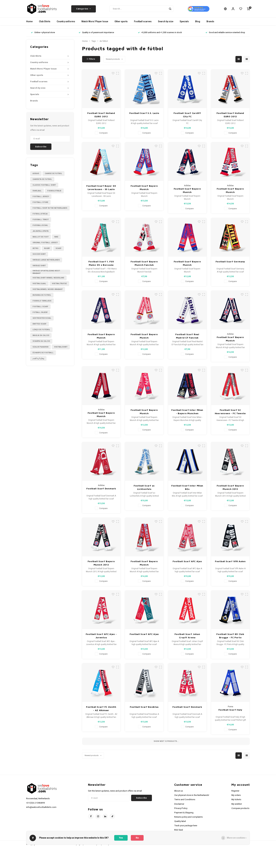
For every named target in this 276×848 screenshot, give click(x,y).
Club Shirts (44, 21)
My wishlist (236, 804)
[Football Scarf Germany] (230, 237)
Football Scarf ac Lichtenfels (144, 487)
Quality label (180, 821)
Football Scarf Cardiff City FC (187, 115)
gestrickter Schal (42, 318)
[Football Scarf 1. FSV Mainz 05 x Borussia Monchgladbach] (101, 237)
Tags (94, 41)
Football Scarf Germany (230, 261)
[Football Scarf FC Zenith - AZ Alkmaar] (101, 683)
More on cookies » (236, 838)
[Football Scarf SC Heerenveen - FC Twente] (230, 386)
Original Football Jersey (45, 242)
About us (178, 790)
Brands (210, 21)
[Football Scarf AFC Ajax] (187, 537)
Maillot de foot (41, 236)
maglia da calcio (41, 335)
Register (235, 790)
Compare (103, 132)
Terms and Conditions (184, 799)
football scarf (40, 306)
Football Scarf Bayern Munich (144, 187)
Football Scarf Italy (230, 709)
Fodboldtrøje (54, 190)
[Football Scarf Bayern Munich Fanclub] (144, 237)
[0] (248, 8)
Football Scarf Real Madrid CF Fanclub (187, 336)
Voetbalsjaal (39, 283)
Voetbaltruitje (59, 283)
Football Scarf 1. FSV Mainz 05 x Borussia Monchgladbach (101, 263)
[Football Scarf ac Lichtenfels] (144, 461)
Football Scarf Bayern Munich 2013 (230, 487)
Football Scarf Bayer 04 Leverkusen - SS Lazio (101, 187)
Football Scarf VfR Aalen (230, 561)
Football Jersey (41, 196)
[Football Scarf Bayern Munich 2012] (101, 537)
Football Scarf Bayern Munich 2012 (101, 563)
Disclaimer (179, 804)
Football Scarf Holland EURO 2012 (101, 115)
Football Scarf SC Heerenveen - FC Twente (230, 412)
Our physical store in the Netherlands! (191, 795)
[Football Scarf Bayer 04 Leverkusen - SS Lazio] (101, 162)
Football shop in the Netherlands (50, 208)
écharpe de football (43, 352)
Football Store (40, 202)
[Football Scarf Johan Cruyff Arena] (187, 610)
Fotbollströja (40, 213)
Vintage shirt (39, 265)
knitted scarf (39, 323)
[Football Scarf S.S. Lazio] (144, 89)
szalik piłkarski (40, 347)
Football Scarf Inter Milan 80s (187, 487)
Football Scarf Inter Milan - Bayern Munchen (187, 412)
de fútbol (104, 41)
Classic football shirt (44, 185)
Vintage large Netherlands (46, 260)
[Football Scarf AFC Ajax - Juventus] (101, 610)
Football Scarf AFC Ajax (187, 561)
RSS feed (178, 830)
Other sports (121, 21)
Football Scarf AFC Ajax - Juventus (101, 636)
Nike (56, 236)
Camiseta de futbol (42, 179)
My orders (236, 795)
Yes (121, 838)
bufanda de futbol (42, 295)
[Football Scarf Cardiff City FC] (187, 89)
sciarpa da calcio (41, 341)
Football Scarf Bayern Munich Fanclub (144, 263)
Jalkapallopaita (41, 231)
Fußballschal (40, 225)
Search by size (165, 21)
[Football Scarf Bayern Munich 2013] (230, 461)
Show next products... (166, 741)
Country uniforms (66, 21)
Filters (92, 59)
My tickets (236, 799)
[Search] (170, 9)
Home (29, 21)
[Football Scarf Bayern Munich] (144, 162)
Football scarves (143, 21)
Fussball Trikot (41, 219)
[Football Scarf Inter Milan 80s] (187, 461)
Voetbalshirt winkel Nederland (48, 277)
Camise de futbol (53, 173)
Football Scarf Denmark (101, 488)
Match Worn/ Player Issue (94, 21)
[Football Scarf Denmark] (101, 461)
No (137, 838)
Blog (197, 21)
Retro (35, 248)
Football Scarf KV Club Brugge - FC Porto (230, 636)
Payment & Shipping (183, 812)
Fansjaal (37, 190)
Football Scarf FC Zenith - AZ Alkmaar (101, 708)
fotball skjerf (40, 312)
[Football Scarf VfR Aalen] (230, 537)
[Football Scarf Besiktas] (144, 683)
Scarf (58, 248)
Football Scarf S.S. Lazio (144, 113)
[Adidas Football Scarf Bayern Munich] (187, 162)
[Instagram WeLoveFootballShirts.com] (98, 816)
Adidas (36, 173)
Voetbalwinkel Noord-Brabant (48, 289)
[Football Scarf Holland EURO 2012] (101, 89)
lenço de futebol (41, 329)
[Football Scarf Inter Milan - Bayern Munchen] (187, 386)
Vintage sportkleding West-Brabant (46, 272)
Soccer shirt (39, 254)
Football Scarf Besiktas (144, 706)
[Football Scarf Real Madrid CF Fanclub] (187, 310)
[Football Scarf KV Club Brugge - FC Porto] (230, 610)
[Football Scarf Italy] (230, 683)
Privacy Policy (180, 808)
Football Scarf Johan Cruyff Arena (187, 636)
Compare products (240, 808)
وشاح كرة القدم (38, 358)
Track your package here (185, 825)
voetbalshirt (60, 347)
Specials (184, 21)
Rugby (47, 248)
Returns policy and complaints (188, 817)
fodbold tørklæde (42, 300)
